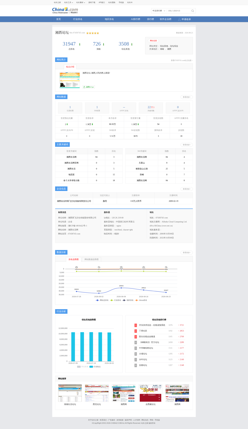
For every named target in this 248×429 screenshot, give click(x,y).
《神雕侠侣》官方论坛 (149, 342)
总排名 (72, 49)
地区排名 (109, 19)
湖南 (99, 49)
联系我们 (103, 420)
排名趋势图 (74, 259)
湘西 (169, 49)
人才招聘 (136, 420)
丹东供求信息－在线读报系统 (152, 325)
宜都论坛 (143, 365)
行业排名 (77, 19)
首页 (58, 19)
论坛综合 (174, 46)
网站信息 (153, 41)
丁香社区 (143, 331)
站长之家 (57, 2)
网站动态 (145, 420)
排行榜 (150, 19)
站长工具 (67, 2)
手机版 (157, 420)
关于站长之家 (93, 420)
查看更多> (187, 97)
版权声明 (128, 420)
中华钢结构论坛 (146, 348)
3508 (124, 44)
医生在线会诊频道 (147, 336)
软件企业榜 (165, 19)
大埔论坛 (143, 354)
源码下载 (91, 2)
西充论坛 (97, 404)
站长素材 (79, 2)
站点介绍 (70, 67)
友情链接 (120, 420)
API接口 (102, 2)
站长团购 (111, 2)
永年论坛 (143, 359)
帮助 (151, 420)
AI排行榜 (135, 19)
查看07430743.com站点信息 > (182, 60)
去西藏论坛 (151, 404)
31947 (70, 44)
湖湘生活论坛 (70, 404)
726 (97, 44)
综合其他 (126, 49)
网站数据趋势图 (92, 259)
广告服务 (111, 420)
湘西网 (124, 404)
